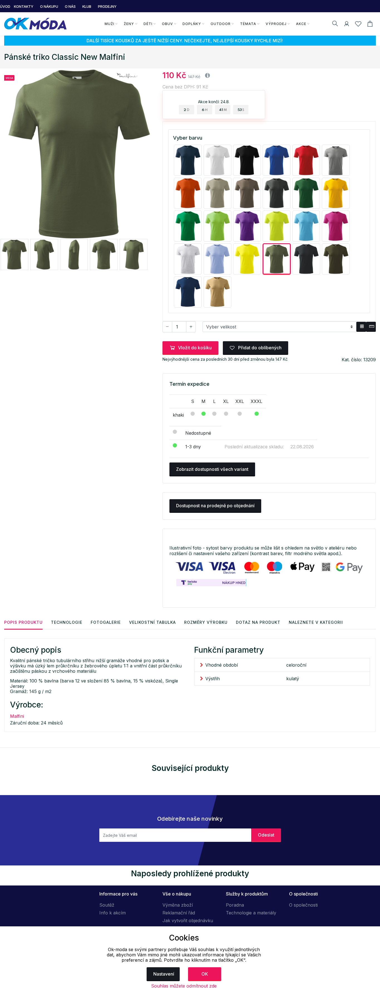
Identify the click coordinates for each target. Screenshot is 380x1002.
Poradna (235, 905)
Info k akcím (112, 913)
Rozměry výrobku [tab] (206, 622)
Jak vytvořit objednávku (187, 920)
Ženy (129, 24)
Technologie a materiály (251, 913)
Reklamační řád (178, 913)
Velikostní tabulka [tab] (152, 622)
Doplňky (191, 24)
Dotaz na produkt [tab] (258, 622)
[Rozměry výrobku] (371, 327)
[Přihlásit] (346, 25)
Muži (109, 24)
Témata (248, 24)
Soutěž (106, 905)
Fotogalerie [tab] (106, 622)
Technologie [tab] (66, 622)
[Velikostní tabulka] (361, 327)
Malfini (17, 716)
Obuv (167, 24)
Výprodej (276, 24)
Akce (301, 24)
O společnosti (303, 905)
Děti (148, 24)
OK (204, 974)
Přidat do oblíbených (259, 347)
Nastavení (163, 974)
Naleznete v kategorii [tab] (316, 622)
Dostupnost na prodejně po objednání (215, 505)
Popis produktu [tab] (23, 622)
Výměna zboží (177, 905)
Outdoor (221, 24)
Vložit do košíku (195, 347)
